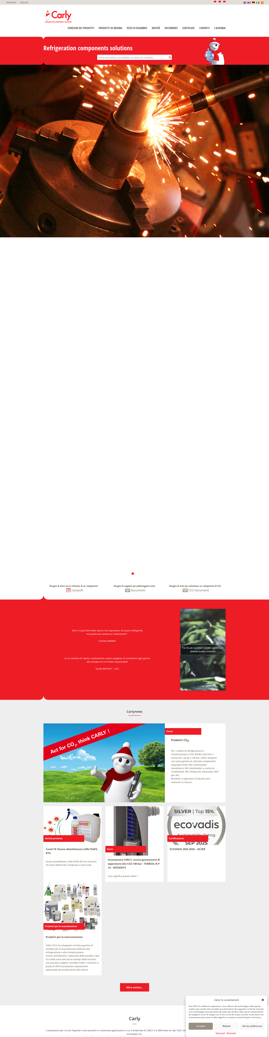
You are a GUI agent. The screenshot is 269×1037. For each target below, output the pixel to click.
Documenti (171, 28)
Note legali (220, 1033)
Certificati (188, 28)
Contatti (204, 28)
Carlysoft (24, 2)
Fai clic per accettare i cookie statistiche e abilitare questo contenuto (202, 650)
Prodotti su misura (110, 28)
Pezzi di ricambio (137, 28)
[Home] (57, 16)
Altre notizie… (134, 987)
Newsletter (11, 2)
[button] (262, 999)
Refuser (226, 1026)
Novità (156, 28)
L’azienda (220, 28)
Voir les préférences (252, 1026)
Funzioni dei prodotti (81, 28)
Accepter (200, 1026)
